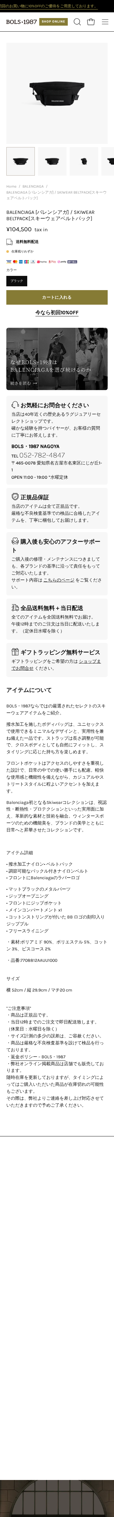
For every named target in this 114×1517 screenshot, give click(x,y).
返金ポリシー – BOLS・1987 (38, 1056)
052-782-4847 (42, 455)
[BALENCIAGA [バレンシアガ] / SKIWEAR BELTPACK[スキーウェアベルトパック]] (20, 161)
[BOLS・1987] (22, 22)
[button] (76, 21)
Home (11, 186)
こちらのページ (58, 580)
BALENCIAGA (33, 186)
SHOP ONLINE (53, 21)
